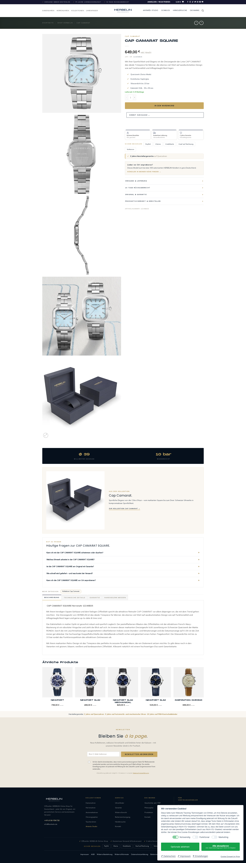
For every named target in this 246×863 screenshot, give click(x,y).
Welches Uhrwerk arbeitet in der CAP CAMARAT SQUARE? (71, 560)
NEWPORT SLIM (90, 700)
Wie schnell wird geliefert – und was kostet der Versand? (70, 573)
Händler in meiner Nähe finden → (144, 172)
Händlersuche (180, 10)
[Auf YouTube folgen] (202, 2)
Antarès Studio (150, 10)
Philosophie (149, 808)
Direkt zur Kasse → (139, 115)
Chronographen (92, 817)
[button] (158, 2)
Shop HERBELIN (65, 23)
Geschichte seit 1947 (153, 803)
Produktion (149, 812)
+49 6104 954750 (52, 821)
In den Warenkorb (164, 106)
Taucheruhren (91, 822)
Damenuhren (48, 10)
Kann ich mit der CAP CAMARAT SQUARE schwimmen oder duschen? (75, 553)
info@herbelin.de (50, 824)
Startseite (48, 23)
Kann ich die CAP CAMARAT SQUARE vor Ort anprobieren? (71, 580)
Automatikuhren (92, 812)
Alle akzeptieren (221, 847)
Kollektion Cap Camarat (70, 591)
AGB (93, 854)
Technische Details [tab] (74, 597)
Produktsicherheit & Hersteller (143, 201)
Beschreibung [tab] (51, 597)
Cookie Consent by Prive (230, 856)
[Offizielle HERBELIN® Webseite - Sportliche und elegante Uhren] (123, 11)
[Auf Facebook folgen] (187, 2)
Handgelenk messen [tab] (115, 597)
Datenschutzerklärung (141, 773)
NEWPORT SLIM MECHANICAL (123, 701)
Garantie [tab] (95, 597)
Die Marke (194, 10)
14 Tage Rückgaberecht (137, 188)
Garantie (118, 808)
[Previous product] (201, 23)
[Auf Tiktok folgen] (192, 2)
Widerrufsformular (122, 854)
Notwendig (185, 837)
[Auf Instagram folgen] (190, 2)
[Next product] (196, 23)
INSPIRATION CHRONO (188, 700)
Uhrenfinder (92, 10)
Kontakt (118, 826)
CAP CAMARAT (83, 23)
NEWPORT (57, 700)
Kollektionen (77, 10)
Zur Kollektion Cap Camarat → (124, 508)
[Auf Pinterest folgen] (200, 2)
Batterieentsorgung (122, 817)
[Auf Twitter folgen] (195, 2)
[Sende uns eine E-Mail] (197, 2)
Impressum (84, 854)
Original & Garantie (136, 194)
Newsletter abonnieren (139, 754)
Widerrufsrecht (121, 812)
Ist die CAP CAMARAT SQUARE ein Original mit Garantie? (70, 566)
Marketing (223, 837)
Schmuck (165, 10)
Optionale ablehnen (180, 846)
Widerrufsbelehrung (104, 854)
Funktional (204, 837)
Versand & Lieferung (136, 181)
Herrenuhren (63, 10)
